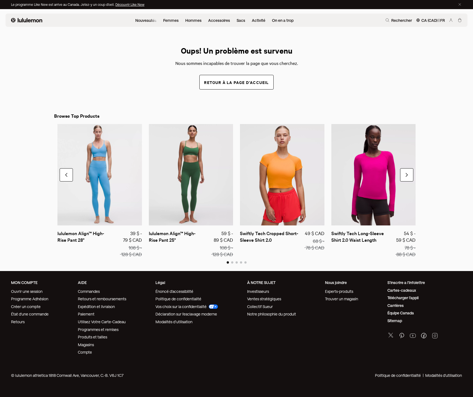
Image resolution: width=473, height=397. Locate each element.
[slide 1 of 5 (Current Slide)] (228, 262)
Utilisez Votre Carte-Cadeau (102, 321)
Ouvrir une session (27, 291)
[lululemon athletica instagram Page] (435, 336)
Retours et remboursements (102, 298)
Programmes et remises (98, 329)
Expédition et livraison (96, 306)
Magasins (86, 344)
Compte (85, 352)
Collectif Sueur (260, 306)
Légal (160, 282)
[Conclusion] (459, 4)
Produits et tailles (92, 337)
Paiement (86, 314)
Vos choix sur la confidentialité (181, 306)
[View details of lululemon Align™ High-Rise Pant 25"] (191, 174)
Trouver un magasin (341, 298)
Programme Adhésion (29, 298)
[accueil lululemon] (27, 20)
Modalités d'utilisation (443, 375)
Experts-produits (339, 291)
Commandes (89, 291)
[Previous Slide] (61, 219)
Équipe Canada (400, 313)
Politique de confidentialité (178, 298)
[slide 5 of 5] (245, 262)
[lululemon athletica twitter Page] (390, 336)
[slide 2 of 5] (232, 262)
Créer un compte (26, 306)
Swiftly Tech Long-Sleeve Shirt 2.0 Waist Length (358, 236)
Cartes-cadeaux (401, 290)
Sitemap (394, 320)
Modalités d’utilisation (173, 321)
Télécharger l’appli (403, 297)
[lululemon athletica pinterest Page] (401, 336)
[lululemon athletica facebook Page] (424, 336)
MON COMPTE (24, 282)
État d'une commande (30, 314)
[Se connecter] (450, 20)
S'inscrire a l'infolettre (406, 282)
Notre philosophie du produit (271, 314)
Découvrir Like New (129, 4)
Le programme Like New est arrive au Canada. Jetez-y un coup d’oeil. (63, 4)
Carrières (395, 305)
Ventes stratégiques (264, 298)
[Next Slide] (138, 219)
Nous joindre (336, 282)
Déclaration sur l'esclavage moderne (186, 314)
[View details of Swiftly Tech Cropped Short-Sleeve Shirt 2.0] (282, 174)
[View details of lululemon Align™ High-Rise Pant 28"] (99, 174)
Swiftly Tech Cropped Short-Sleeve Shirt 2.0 (269, 236)
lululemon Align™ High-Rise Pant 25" (172, 236)
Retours (18, 321)
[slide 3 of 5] (236, 262)
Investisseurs (258, 291)
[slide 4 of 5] (241, 262)
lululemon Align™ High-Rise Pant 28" (80, 236)
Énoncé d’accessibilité (174, 291)
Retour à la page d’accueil (236, 82)
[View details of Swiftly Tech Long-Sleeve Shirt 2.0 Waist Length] (373, 174)
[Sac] (459, 20)
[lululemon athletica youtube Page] (412, 336)
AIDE (82, 282)
